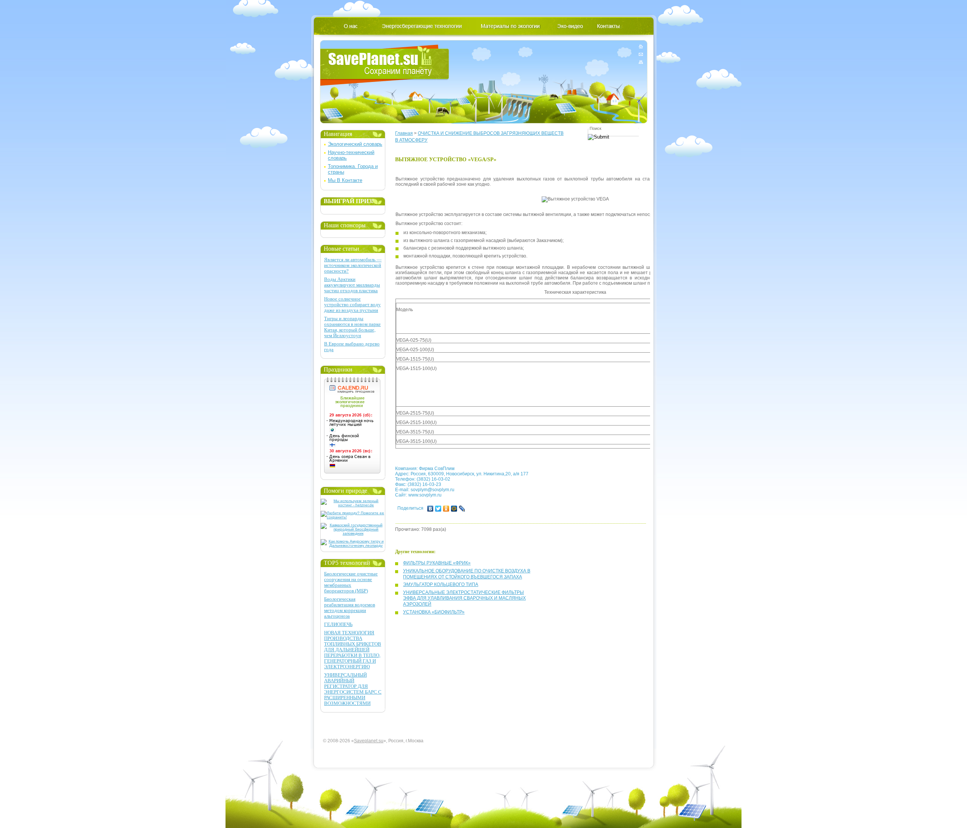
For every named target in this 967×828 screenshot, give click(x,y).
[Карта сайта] (641, 60)
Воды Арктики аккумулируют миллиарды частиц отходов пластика (352, 284)
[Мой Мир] (454, 508)
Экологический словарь (355, 144)
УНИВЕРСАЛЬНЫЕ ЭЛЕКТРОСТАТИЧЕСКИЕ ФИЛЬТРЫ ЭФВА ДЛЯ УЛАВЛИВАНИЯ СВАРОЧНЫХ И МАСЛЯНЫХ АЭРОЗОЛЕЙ (464, 598)
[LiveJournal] (462, 508)
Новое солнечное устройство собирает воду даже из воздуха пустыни (352, 304)
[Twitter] (438, 508)
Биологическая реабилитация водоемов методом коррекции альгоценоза (349, 607)
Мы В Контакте (345, 180)
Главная (404, 133)
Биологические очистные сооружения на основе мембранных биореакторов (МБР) (351, 582)
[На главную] (641, 48)
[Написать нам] (641, 54)
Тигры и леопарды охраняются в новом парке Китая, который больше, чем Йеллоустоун (352, 327)
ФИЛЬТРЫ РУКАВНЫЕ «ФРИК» (437, 563)
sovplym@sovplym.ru (432, 489)
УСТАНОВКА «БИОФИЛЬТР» (434, 612)
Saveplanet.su (368, 740)
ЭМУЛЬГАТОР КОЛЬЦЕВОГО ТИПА (440, 584)
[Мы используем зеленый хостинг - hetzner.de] (353, 505)
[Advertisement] (533, 388)
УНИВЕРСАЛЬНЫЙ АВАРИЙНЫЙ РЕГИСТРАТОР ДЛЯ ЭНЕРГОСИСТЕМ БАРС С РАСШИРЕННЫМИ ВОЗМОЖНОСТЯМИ (353, 689)
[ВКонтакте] (430, 508)
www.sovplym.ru (425, 495)
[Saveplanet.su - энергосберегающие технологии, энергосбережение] (384, 65)
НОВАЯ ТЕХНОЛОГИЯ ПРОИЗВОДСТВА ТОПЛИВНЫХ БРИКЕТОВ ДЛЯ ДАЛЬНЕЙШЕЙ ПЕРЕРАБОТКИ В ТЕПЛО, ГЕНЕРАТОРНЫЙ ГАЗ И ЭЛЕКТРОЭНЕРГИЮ (352, 649)
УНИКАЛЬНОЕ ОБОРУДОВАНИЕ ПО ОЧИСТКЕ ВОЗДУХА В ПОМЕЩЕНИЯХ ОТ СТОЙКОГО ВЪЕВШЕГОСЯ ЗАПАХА (466, 574)
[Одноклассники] (446, 508)
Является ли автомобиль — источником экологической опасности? (353, 265)
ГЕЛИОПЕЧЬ (338, 624)
